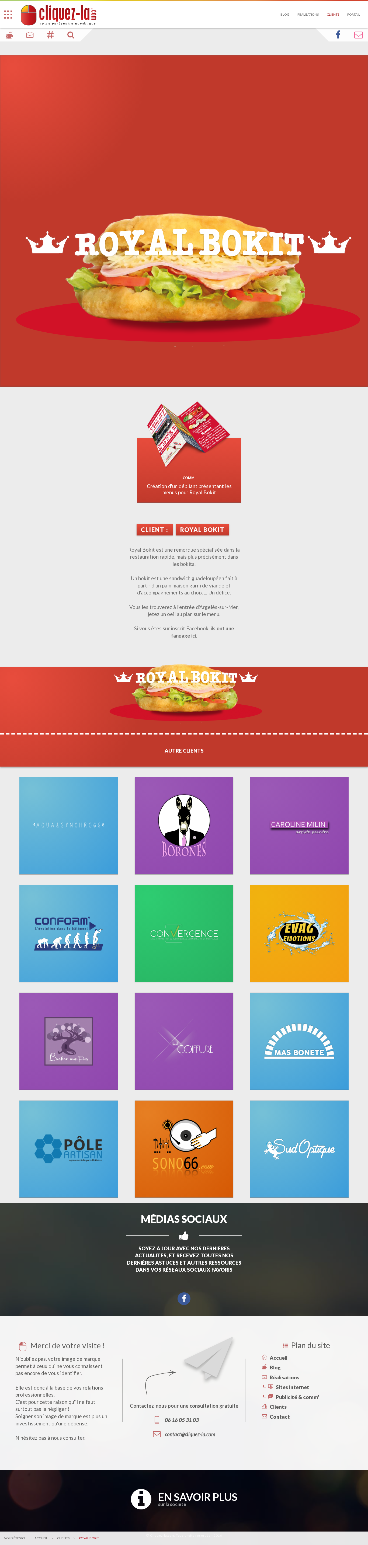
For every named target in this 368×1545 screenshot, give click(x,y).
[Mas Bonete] (299, 1041)
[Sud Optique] (299, 1149)
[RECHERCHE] (70, 34)
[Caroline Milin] (299, 826)
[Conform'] (68, 933)
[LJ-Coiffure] (184, 1041)
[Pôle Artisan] (68, 1149)
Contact (280, 1417)
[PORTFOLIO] (29, 34)
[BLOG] (9, 34)
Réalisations (308, 14)
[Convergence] (184, 933)
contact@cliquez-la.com (190, 1434)
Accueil (278, 1358)
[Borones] (184, 826)
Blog (284, 14)
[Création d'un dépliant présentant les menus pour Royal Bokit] (189, 435)
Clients (333, 14)
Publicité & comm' (297, 1397)
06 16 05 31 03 (182, 1420)
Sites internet (292, 1387)
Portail (353, 14)
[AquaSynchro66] (68, 826)
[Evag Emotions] (299, 933)
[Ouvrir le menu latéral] (8, 15)
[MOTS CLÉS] (50, 34)
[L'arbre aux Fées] (68, 1041)
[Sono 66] (184, 1149)
